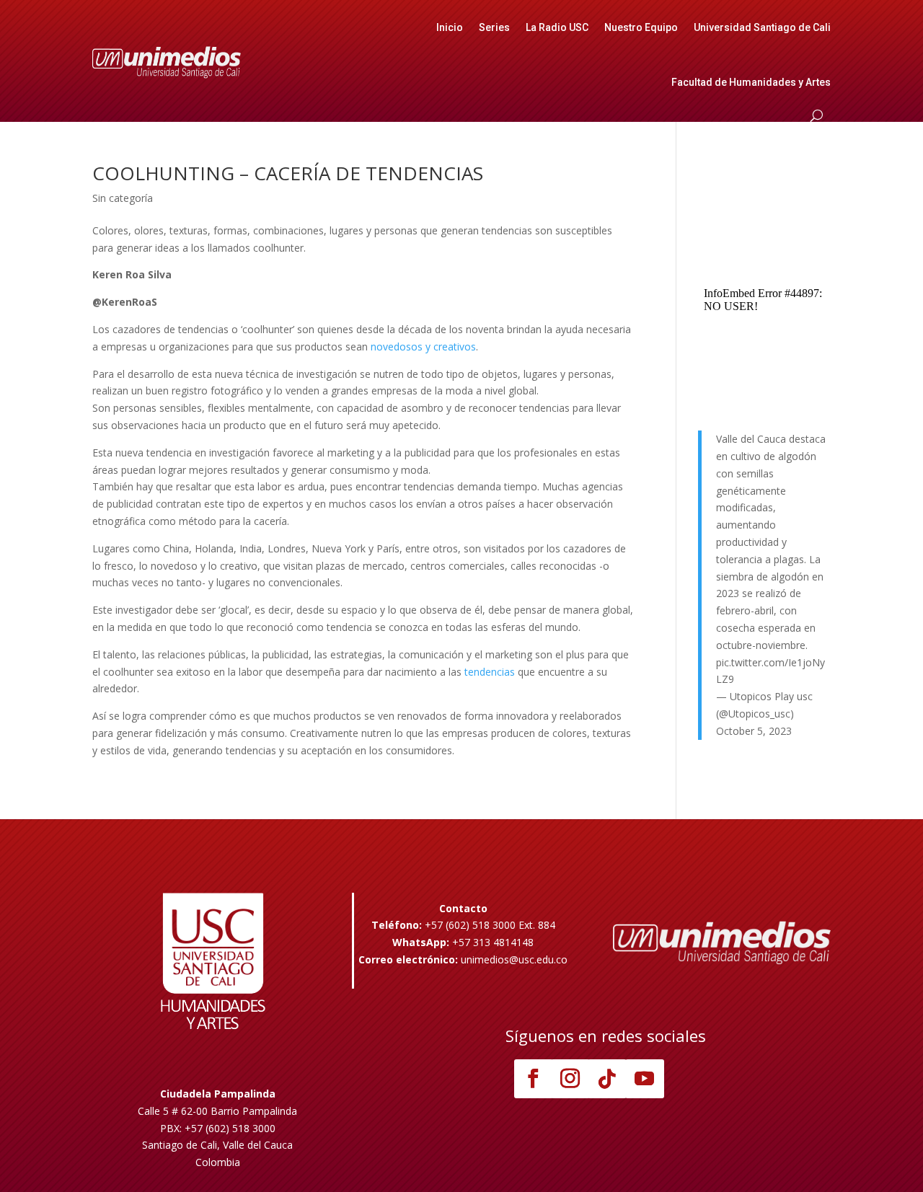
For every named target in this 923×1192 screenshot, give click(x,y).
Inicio (449, 27)
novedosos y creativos (422, 346)
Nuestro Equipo (641, 27)
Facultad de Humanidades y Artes (751, 82)
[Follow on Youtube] (644, 1078)
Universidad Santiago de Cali (762, 27)
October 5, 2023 (754, 731)
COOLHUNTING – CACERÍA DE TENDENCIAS (287, 173)
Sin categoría (122, 198)
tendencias (491, 672)
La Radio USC (557, 27)
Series (494, 27)
